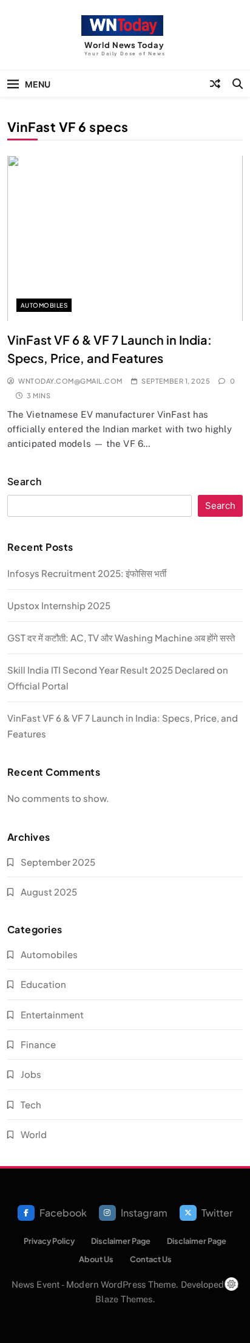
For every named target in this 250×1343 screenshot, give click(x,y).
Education (43, 984)
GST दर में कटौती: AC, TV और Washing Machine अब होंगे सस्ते (121, 637)
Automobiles (44, 305)
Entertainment (52, 1014)
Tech (31, 1104)
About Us (96, 1259)
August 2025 (49, 891)
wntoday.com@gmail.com (70, 381)
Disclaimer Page (120, 1241)
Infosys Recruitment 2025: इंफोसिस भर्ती (86, 573)
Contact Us (151, 1259)
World (34, 1134)
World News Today (124, 45)
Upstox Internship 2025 (58, 605)
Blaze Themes (123, 1299)
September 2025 (58, 862)
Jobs (31, 1074)
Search (24, 481)
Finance (38, 1044)
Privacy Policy (49, 1241)
